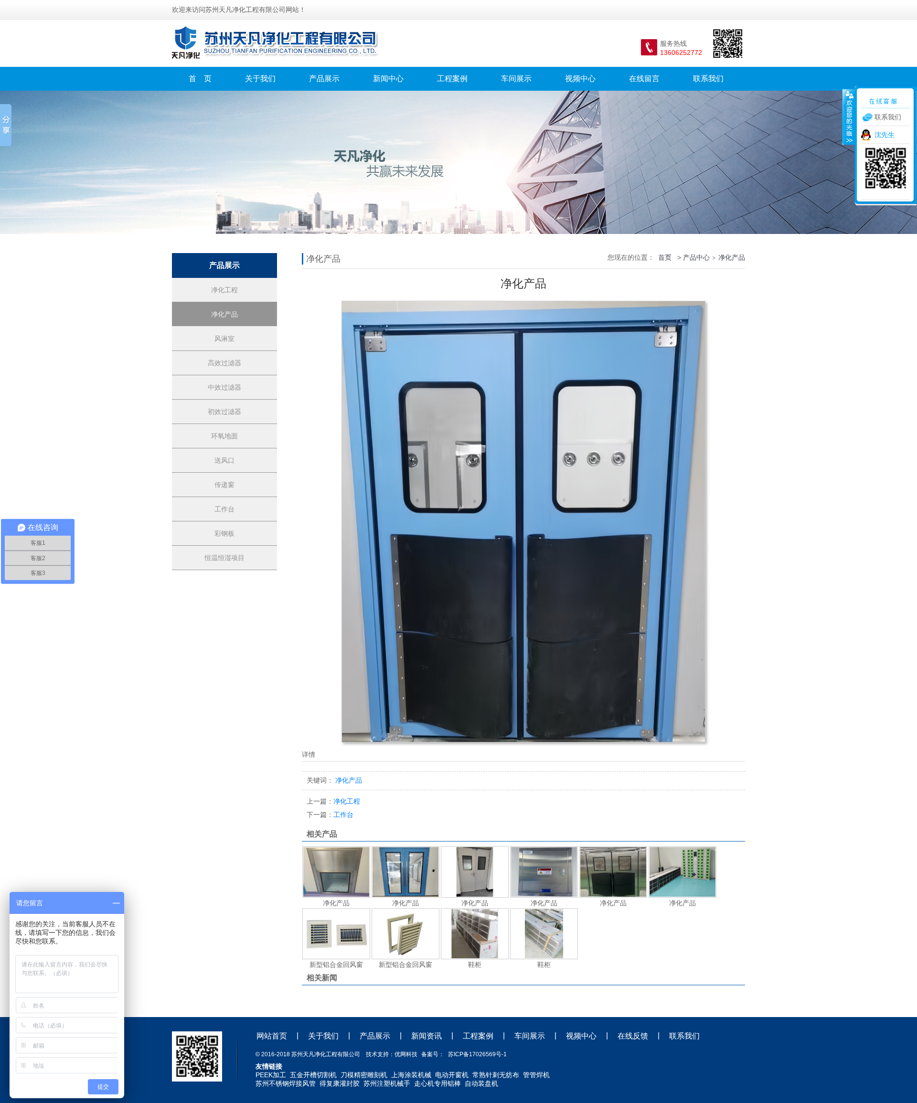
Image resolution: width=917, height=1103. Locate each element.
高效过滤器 (224, 363)
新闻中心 (388, 78)
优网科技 (406, 1054)
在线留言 (644, 78)
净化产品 (224, 314)
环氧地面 (224, 436)
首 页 (200, 78)
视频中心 (580, 78)
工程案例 (452, 78)
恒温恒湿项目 (224, 558)
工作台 (224, 509)
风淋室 (224, 338)
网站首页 (271, 1036)
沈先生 (884, 134)
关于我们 (260, 78)
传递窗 (224, 484)
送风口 (224, 460)
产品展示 (324, 78)
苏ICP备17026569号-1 (477, 1054)
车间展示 (516, 78)
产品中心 (696, 257)
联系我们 (708, 78)
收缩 (848, 116)
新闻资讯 (426, 1036)
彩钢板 (224, 533)
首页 (665, 257)
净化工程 (224, 290)
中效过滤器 (224, 387)
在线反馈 (633, 1036)
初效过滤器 (224, 411)
